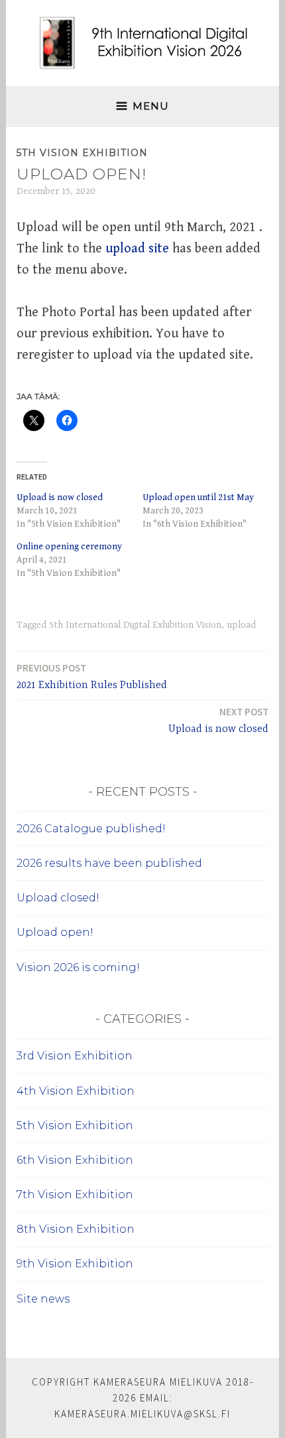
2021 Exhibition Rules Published (92, 676)
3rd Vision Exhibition (75, 1055)
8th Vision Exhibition (76, 1229)
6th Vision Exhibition (75, 1160)
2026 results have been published (109, 863)
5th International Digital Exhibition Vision (135, 625)
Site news (43, 1299)
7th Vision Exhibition (75, 1194)
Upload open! (55, 932)
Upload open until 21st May (198, 497)
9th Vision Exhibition (75, 1263)
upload (241, 625)
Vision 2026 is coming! (78, 967)
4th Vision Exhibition (76, 1091)
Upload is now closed (60, 497)
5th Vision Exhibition (82, 153)
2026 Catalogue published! (91, 828)
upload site (137, 248)
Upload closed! (58, 897)
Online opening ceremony (69, 546)
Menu (151, 106)
